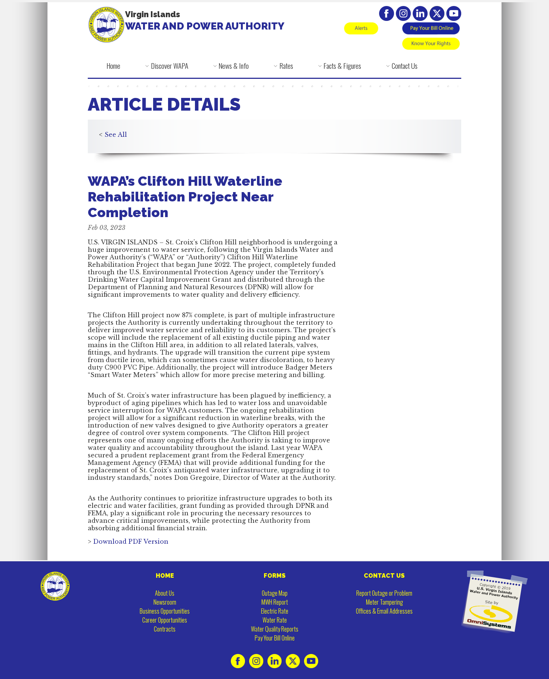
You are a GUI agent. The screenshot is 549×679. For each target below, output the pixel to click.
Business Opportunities (165, 611)
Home (113, 65)
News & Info (233, 65)
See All (116, 134)
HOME (165, 575)
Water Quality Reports (274, 628)
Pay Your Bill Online (275, 637)
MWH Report (274, 602)
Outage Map (275, 593)
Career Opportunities (164, 619)
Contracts (165, 628)
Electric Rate (274, 611)
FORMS (275, 575)
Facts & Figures (342, 65)
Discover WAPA (169, 65)
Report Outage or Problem (384, 593)
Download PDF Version (130, 541)
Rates (286, 65)
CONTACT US (384, 575)
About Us (164, 593)
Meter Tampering (384, 602)
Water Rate (275, 619)
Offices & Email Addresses (384, 611)
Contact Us (405, 65)
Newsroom (164, 602)
